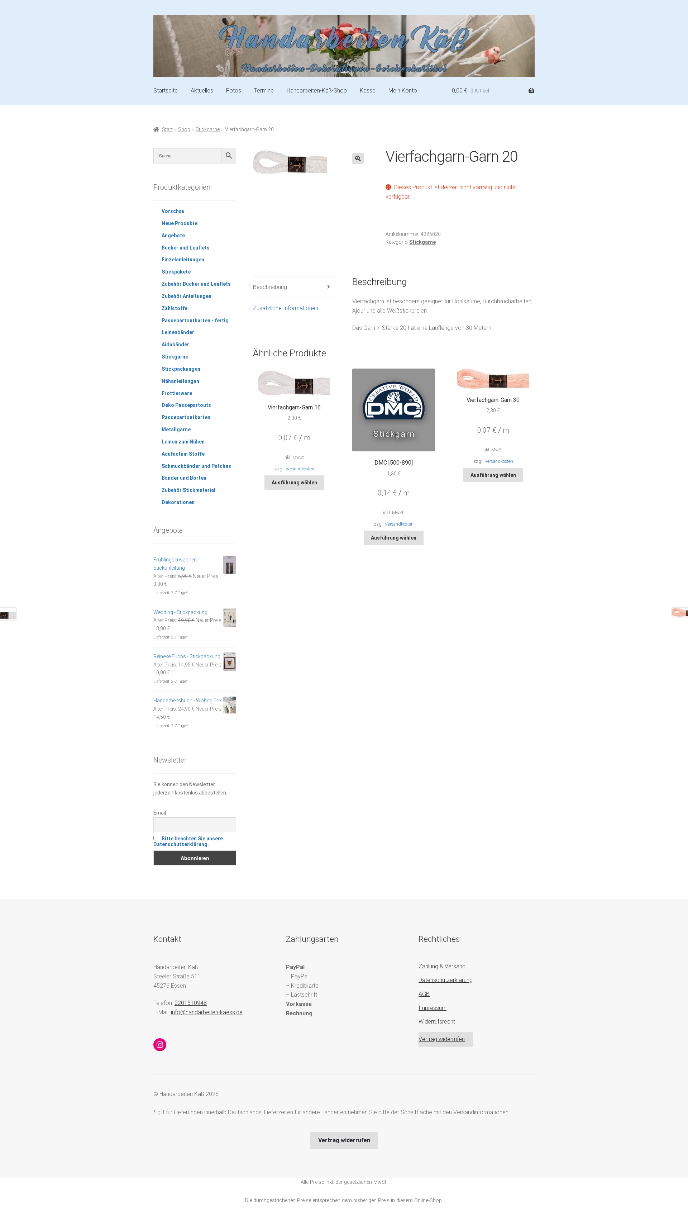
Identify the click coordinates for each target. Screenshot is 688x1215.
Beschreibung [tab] (270, 287)
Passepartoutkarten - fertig (195, 320)
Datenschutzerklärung (446, 980)
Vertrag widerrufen (442, 1039)
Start (167, 129)
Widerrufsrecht (437, 1021)
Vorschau (173, 211)
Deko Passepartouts (186, 405)
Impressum (432, 1008)
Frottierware (177, 393)
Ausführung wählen (294, 482)
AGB (424, 994)
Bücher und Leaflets (186, 248)
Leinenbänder (178, 332)
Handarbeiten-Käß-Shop (317, 90)
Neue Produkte (179, 223)
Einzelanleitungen (183, 259)
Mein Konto (402, 90)
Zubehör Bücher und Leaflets (196, 284)
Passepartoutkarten (186, 417)
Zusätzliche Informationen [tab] (285, 308)
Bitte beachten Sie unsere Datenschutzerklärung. (188, 841)
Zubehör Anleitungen (186, 296)
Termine (264, 90)
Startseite (165, 90)
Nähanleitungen (180, 381)
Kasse (368, 90)
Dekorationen (178, 502)
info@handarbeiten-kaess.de (207, 1012)
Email (159, 813)
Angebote (173, 235)
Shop (184, 129)
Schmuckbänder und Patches (196, 466)
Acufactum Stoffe (183, 454)
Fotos (233, 90)
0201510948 (191, 1003)
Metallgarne (176, 429)
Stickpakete (176, 272)
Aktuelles (202, 90)
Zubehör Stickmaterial (188, 490)
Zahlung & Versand (442, 966)
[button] (358, 158)
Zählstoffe (174, 308)
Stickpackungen (181, 369)
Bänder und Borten (184, 478)
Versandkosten (300, 468)
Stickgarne (208, 129)
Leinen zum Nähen (183, 442)
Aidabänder (175, 344)
